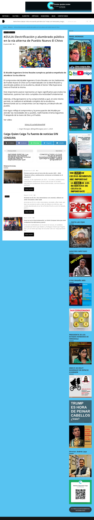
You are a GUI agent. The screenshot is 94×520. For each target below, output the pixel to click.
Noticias (5, 16)
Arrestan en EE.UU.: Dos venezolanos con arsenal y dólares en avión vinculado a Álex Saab (43, 198)
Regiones (12, 32)
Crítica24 (35, 16)
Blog (53, 16)
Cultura (15, 16)
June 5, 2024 (48, 129)
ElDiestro (25, 16)
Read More (29, 189)
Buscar (71, 31)
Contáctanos (63, 16)
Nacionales (18, 171)
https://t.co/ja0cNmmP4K (35, 124)
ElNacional (45, 16)
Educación (12, 171)
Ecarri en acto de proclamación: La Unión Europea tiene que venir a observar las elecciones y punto (45, 221)
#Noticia (6, 32)
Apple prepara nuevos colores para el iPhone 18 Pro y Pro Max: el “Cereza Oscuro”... (39, 21)
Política (12, 219)
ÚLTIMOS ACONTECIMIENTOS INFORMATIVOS (80, 509)
